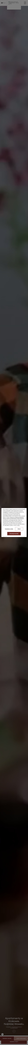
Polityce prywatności (19, 517)
